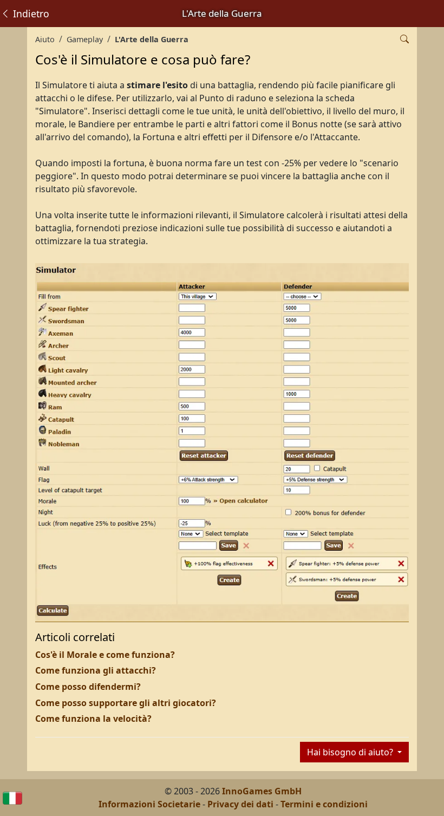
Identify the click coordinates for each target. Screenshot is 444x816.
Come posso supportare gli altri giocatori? (125, 703)
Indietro (29, 13)
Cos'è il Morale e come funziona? (105, 655)
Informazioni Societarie (149, 804)
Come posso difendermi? (88, 687)
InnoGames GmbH (262, 791)
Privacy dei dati (240, 804)
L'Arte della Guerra (151, 39)
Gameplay (85, 39)
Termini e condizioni (324, 804)
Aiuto (45, 39)
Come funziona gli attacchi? (95, 670)
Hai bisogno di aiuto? (351, 752)
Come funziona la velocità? (93, 718)
